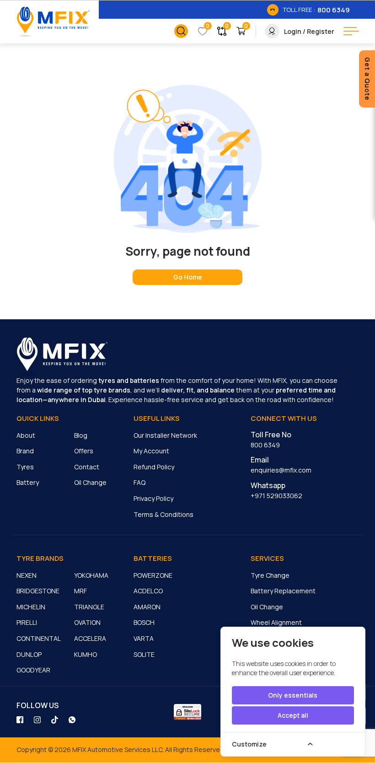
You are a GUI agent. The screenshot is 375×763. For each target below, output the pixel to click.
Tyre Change (270, 575)
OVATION (87, 622)
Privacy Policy (153, 498)
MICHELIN (30, 606)
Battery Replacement (283, 590)
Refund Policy (154, 466)
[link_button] (181, 31)
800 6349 (265, 445)
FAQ (139, 482)
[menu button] (351, 31)
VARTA (144, 638)
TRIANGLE (89, 606)
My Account (151, 450)
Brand (25, 450)
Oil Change (90, 482)
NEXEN (26, 575)
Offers (83, 450)
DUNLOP (29, 654)
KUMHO (85, 654)
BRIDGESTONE (37, 590)
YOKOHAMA (91, 575)
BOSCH (144, 622)
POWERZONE (153, 575)
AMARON (147, 606)
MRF (80, 590)
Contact (86, 466)
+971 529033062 (276, 495)
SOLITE (144, 654)
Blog (80, 435)
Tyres (25, 466)
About (25, 435)
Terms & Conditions (163, 514)
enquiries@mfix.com (281, 470)
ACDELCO (148, 590)
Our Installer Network (165, 435)
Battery (27, 482)
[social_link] (20, 719)
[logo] (62, 357)
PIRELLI (26, 622)
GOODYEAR (33, 670)
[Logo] (53, 22)
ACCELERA (90, 638)
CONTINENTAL (38, 638)
